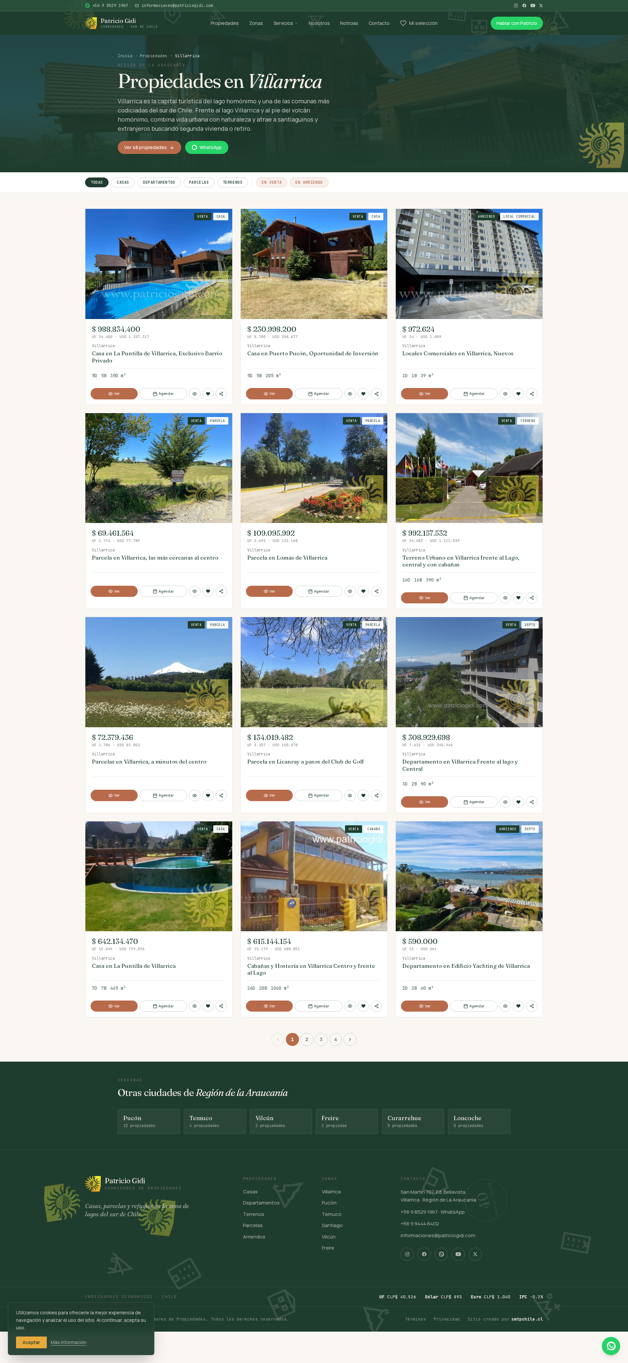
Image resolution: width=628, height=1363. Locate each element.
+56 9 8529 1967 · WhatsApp (433, 1211)
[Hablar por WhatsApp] (611, 1346)
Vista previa (110, 217)
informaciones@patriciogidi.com (438, 1235)
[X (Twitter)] (541, 6)
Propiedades (225, 23)
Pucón (329, 1202)
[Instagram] (516, 5)
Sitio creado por (505, 1319)
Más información (68, 1342)
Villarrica (331, 1191)
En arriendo (309, 182)
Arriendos (254, 1236)
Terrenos (233, 182)
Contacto (379, 23)
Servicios (283, 23)
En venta (272, 182)
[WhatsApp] (441, 1254)
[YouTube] (533, 5)
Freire (328, 1247)
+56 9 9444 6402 (420, 1223)
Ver (117, 393)
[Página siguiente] (350, 1039)
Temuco (331, 1214)
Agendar (166, 393)
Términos (415, 1319)
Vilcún (329, 1236)
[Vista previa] (195, 393)
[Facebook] (524, 5)
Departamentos (159, 182)
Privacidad (447, 1319)
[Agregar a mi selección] (208, 393)
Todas (97, 182)
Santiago (332, 1225)
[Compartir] (221, 393)
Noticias (349, 23)
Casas (123, 182)
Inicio (125, 56)
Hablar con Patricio (517, 23)
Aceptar (31, 1342)
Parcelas (199, 182)
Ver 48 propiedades (145, 147)
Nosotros (319, 23)
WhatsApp (211, 147)
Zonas (256, 23)
